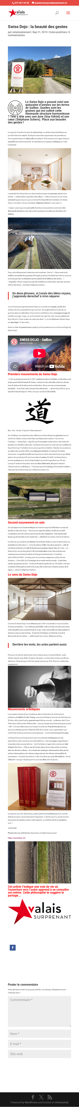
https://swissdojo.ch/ (17, 838)
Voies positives (58, 32)
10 (53, 704)
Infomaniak (61, 1102)
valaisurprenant (21, 32)
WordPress (31, 1102)
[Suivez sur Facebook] (13, 948)
